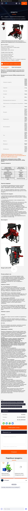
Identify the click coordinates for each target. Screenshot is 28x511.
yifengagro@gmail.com (7, 0)
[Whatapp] (9, 423)
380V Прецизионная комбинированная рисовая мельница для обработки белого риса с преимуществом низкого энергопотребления (20, 474)
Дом (2, 16)
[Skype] (6, 423)
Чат (24, 3)
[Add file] (2, 508)
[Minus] (26, 480)
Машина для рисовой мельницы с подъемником (12, 401)
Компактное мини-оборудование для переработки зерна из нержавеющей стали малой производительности (7, 474)
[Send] (26, 508)
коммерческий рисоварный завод (17, 16)
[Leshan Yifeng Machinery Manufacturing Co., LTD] (6, 3)
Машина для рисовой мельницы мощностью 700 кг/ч (13, 404)
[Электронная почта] (12, 423)
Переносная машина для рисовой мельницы (11, 406)
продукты (6, 16)
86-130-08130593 (23, 0)
